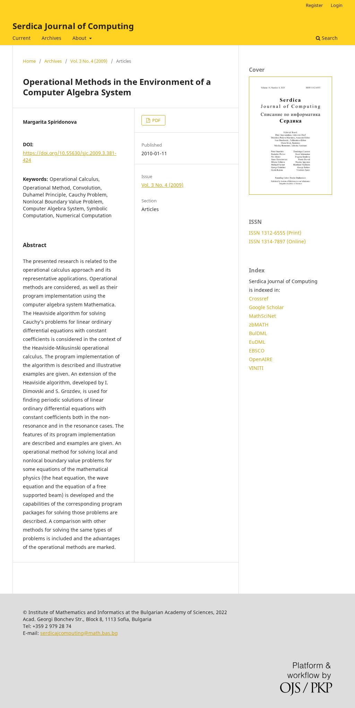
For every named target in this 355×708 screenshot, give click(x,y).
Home (29, 61)
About (80, 38)
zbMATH (258, 324)
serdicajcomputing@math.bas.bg (79, 633)
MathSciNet (262, 316)
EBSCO (257, 350)
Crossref (258, 298)
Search (329, 38)
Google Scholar (266, 307)
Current (21, 38)
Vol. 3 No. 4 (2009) (88, 61)
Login (337, 5)
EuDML (257, 342)
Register (314, 5)
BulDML (258, 333)
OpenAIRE (260, 359)
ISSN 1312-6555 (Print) (275, 232)
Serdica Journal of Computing (73, 26)
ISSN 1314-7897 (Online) (277, 241)
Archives (51, 38)
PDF (156, 120)
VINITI (256, 368)
